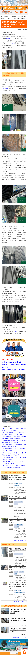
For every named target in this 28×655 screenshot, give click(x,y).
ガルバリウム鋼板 (10, 43)
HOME (3, 16)
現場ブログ (9, 16)
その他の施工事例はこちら (20, 540)
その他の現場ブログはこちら (20, 637)
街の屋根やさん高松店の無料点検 (11, 362)
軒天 (16, 331)
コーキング (5, 88)
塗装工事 (8, 38)
